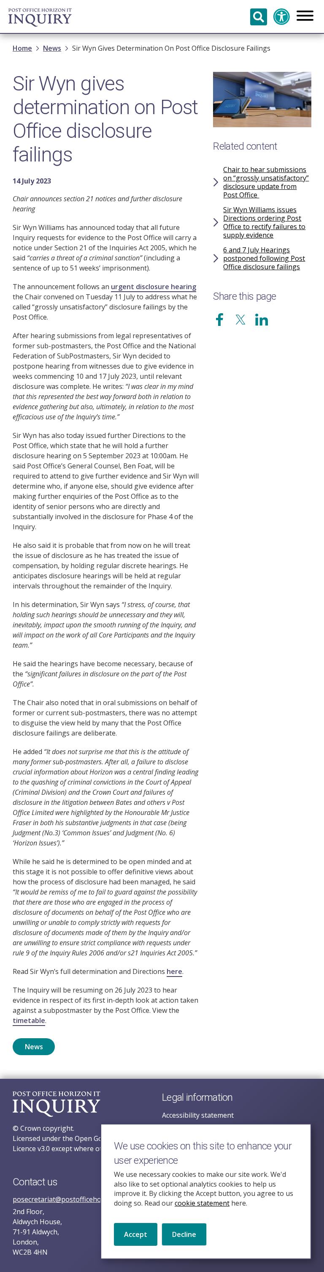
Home (22, 48)
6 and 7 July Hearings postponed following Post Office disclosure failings (264, 258)
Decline (184, 1234)
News (52, 48)
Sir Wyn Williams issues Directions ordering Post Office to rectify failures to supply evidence (264, 222)
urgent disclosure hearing (153, 286)
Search (258, 16)
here (174, 971)
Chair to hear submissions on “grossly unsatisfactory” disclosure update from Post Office (266, 182)
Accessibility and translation (281, 16)
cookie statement (202, 1203)
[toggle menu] (305, 16)
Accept (135, 1234)
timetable (29, 1020)
